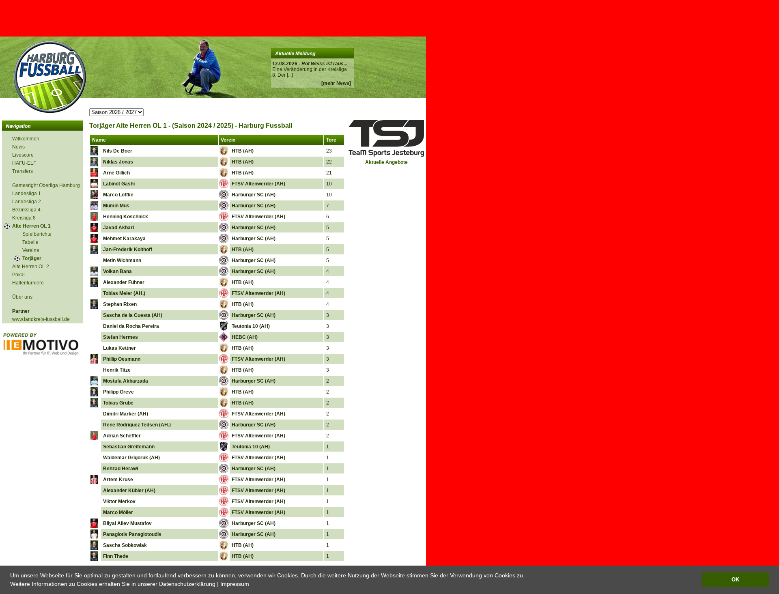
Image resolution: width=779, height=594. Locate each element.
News (18, 147)
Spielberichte (37, 234)
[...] (290, 75)
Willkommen (25, 139)
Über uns (22, 297)
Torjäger (31, 258)
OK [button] (735, 580)
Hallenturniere (28, 283)
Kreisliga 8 (24, 218)
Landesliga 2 (26, 201)
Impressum (234, 584)
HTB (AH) (243, 151)
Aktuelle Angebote (386, 162)
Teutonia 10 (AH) (251, 326)
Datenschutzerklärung (187, 584)
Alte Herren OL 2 (30, 266)
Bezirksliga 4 (26, 210)
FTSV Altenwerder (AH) (258, 184)
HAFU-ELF (24, 163)
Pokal (18, 275)
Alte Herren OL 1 (31, 226)
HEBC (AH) (245, 337)
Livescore (23, 155)
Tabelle (30, 242)
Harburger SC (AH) (253, 195)
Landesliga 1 (26, 193)
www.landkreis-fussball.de (41, 319)
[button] (252, 584)
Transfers (22, 171)
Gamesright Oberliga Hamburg (46, 185)
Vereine (30, 250)
